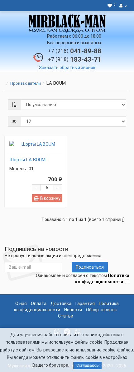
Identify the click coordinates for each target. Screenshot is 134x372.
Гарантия (85, 303)
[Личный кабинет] (123, 5)
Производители (25, 83)
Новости (73, 309)
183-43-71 (74, 59)
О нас (21, 303)
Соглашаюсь (87, 365)
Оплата (38, 303)
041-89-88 (74, 51)
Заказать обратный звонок (67, 67)
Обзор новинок (101, 309)
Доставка (60, 303)
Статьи (65, 315)
